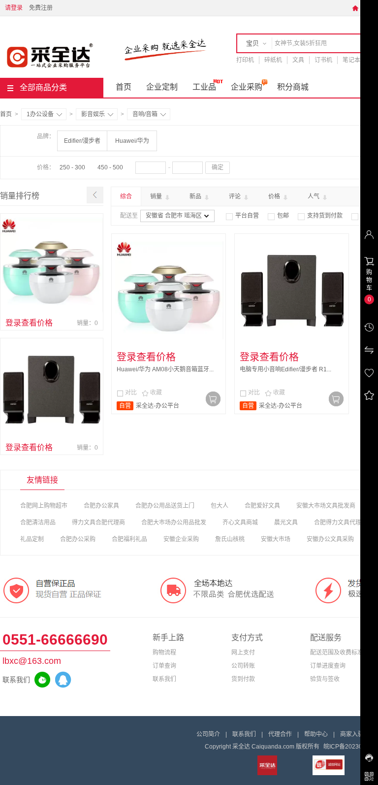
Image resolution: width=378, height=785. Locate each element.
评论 (235, 196)
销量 (156, 196)
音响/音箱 (145, 114)
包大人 (219, 505)
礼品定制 (32, 539)
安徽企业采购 (181, 539)
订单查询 (164, 665)
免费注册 (41, 7)
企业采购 (246, 87)
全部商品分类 (43, 87)
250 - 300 (72, 167)
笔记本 (351, 60)
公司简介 (208, 734)
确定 (217, 167)
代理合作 (280, 734)
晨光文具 (286, 522)
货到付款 (243, 679)
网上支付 (243, 652)
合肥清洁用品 (38, 522)
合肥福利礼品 (129, 539)
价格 (275, 196)
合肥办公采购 (77, 539)
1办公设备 (40, 114)
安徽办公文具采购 (330, 539)
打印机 (245, 60)
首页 (123, 87)
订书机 (323, 60)
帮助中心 (316, 734)
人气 (314, 196)
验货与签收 (325, 679)
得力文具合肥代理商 (98, 522)
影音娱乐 (93, 114)
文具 (298, 60)
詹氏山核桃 (230, 539)
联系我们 (164, 679)
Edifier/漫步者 (82, 140)
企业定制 (162, 87)
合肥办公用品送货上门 (164, 505)
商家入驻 (352, 734)
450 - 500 (110, 167)
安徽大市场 (275, 539)
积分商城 (293, 87)
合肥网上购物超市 (43, 505)
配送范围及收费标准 (336, 652)
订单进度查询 (328, 665)
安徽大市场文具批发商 (325, 505)
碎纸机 (273, 60)
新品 (196, 196)
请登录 (14, 7)
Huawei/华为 (132, 140)
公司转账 (243, 665)
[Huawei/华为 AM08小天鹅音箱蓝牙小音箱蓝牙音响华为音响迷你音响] (51, 265)
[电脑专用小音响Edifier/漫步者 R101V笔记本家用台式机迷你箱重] (51, 389)
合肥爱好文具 (262, 505)
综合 (126, 196)
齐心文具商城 (240, 522)
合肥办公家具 (101, 505)
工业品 (204, 87)
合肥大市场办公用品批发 (173, 522)
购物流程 (164, 652)
